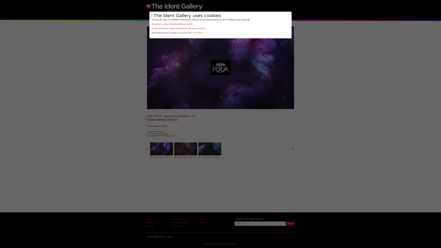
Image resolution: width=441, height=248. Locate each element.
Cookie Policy (197, 33)
